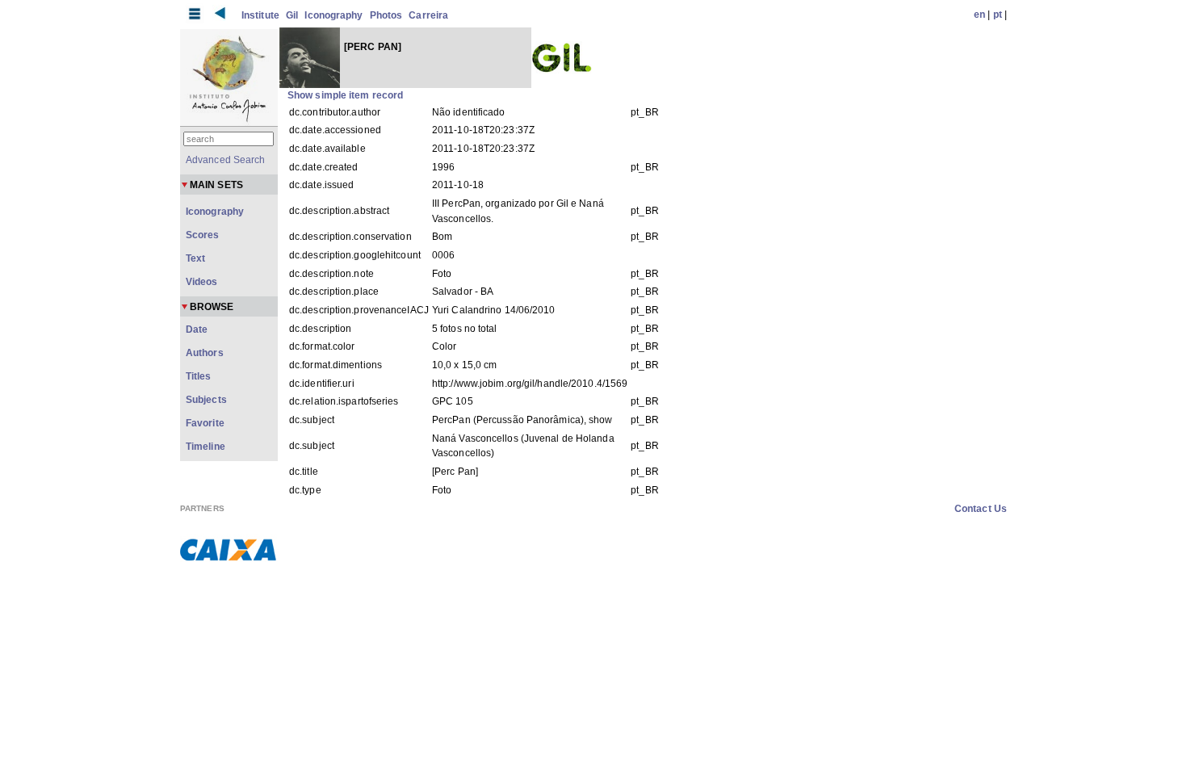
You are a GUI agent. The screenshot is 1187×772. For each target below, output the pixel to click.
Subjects (206, 399)
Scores (203, 235)
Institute (260, 15)
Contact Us (980, 508)
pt (997, 14)
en (979, 14)
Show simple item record (345, 95)
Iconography (333, 15)
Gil (292, 15)
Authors (205, 353)
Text (195, 258)
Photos (386, 15)
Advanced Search (226, 160)
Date (197, 329)
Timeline (205, 446)
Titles (199, 376)
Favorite (205, 423)
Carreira (428, 15)
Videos (202, 281)
